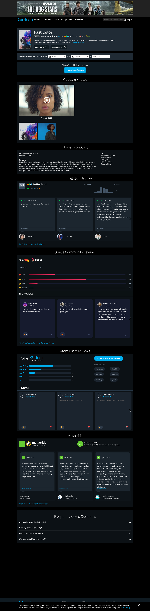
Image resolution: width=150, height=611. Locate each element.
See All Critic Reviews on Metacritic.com (33, 504)
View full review (26, 488)
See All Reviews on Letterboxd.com (31, 244)
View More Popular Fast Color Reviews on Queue (36, 343)
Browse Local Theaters (75, 70)
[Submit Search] (124, 19)
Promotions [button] (79, 19)
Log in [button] (129, 19)
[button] (57, 56)
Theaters (47, 19)
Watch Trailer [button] (39, 47)
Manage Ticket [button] (66, 19)
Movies (36, 19)
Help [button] (57, 19)
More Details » (78, 42)
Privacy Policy (125, 607)
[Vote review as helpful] (23, 427)
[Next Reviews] (130, 219)
